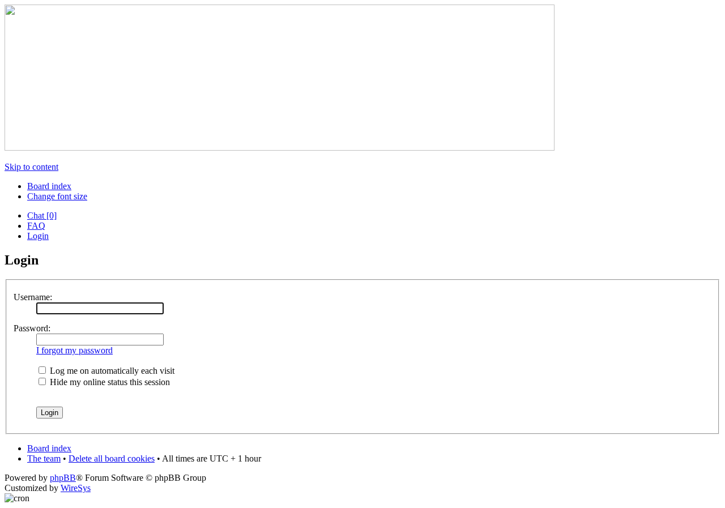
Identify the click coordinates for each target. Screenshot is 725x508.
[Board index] (280, 147)
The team (44, 458)
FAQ (36, 225)
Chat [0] (42, 215)
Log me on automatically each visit (111, 370)
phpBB (63, 478)
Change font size (57, 196)
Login (38, 236)
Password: (32, 328)
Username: (33, 297)
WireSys (76, 488)
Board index (49, 186)
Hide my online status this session (109, 382)
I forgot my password (74, 350)
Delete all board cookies (112, 458)
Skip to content (31, 167)
